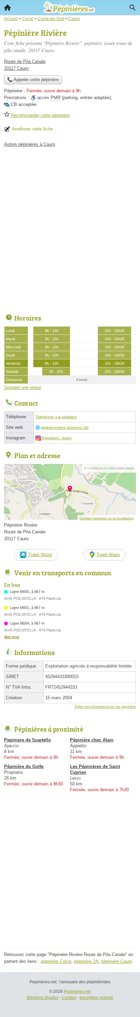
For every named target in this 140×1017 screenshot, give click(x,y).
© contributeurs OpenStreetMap (109, 468)
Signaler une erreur (22, 387)
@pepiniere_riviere (56, 438)
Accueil (7, 7)
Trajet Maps (108, 554)
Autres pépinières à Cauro (29, 144)
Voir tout (11, 637)
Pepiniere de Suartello (27, 739)
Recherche (132, 7)
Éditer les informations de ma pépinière (105, 706)
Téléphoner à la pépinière (56, 417)
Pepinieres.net (77, 991)
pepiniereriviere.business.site (65, 427)
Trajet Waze (40, 554)
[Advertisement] (70, 229)
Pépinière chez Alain (91, 739)
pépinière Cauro (116, 961)
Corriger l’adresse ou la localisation (107, 518)
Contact (69, 997)
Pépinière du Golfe (23, 766)
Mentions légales (42, 997)
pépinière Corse (56, 961)
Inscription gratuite (96, 997)
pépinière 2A (86, 961)
